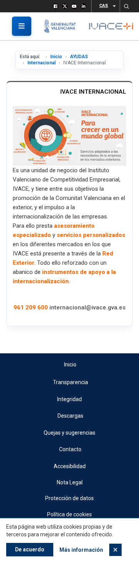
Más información (81, 550)
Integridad (69, 399)
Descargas (70, 416)
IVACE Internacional (93, 91)
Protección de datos (69, 498)
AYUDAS (79, 56)
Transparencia (70, 382)
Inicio (56, 56)
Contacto (70, 449)
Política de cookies (69, 514)
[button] (126, 6)
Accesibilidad (70, 466)
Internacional (41, 63)
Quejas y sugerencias (69, 433)
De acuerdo (29, 549)
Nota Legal (70, 482)
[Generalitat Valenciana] (62, 26)
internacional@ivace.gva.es (87, 307)
